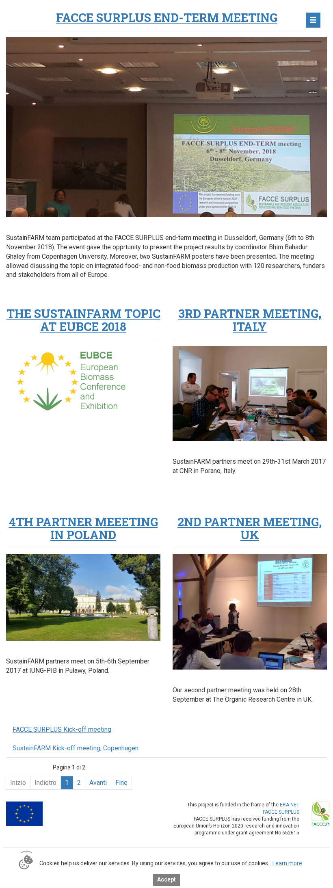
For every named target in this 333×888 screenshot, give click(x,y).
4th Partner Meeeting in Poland (83, 528)
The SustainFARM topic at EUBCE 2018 (83, 320)
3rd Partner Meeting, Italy (250, 320)
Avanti (98, 782)
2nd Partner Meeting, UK (249, 528)
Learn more (287, 863)
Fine (121, 782)
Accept (166, 879)
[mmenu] (313, 20)
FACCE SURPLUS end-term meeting (166, 17)
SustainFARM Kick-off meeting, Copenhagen (75, 748)
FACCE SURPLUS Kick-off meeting (62, 729)
